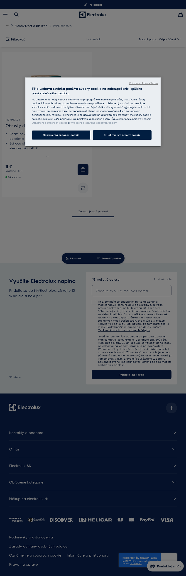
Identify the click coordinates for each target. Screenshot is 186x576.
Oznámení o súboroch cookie (49, 122)
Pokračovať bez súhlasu (143, 83)
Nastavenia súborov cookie (61, 135)
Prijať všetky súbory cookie (122, 135)
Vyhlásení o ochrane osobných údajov (93, 122)
